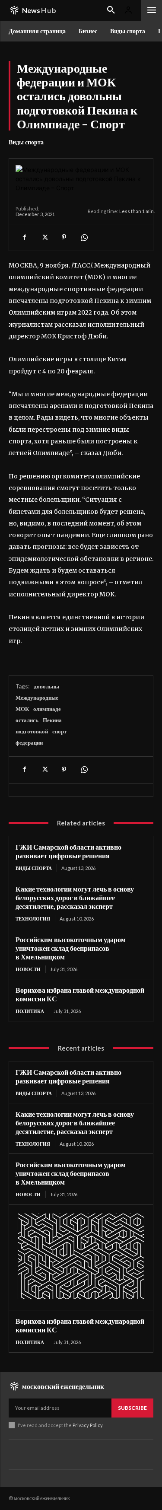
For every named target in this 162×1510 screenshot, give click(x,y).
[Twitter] (44, 237)
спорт (59, 731)
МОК (22, 708)
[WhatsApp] (83, 237)
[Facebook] (24, 237)
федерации (29, 742)
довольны (46, 686)
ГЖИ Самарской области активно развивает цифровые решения (68, 851)
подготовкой (32, 731)
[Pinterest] (64, 237)
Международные (37, 697)
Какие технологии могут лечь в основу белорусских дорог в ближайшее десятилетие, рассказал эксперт (75, 897)
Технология (33, 918)
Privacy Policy (87, 1425)
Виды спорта (26, 142)
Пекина (52, 720)
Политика (30, 1011)
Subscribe (132, 1408)
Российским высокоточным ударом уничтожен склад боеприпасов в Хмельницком (71, 948)
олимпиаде (47, 708)
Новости (28, 969)
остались (27, 720)
